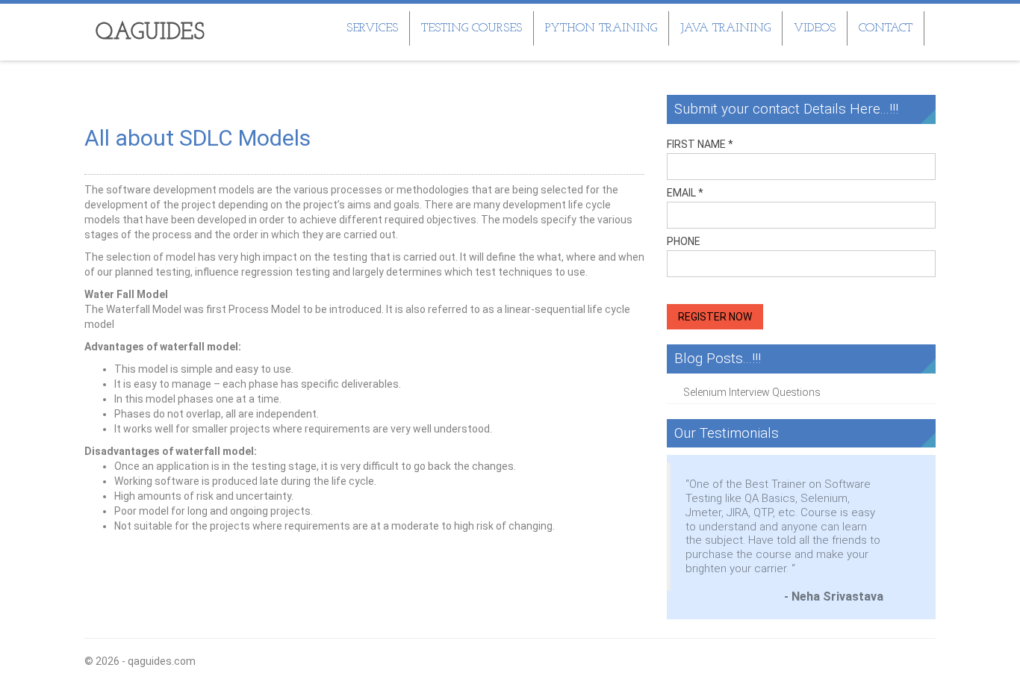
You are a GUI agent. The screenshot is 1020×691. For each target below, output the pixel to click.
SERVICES (372, 28)
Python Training (601, 28)
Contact (885, 28)
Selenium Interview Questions (752, 392)
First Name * (700, 143)
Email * (685, 192)
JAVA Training (725, 28)
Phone (683, 241)
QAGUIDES (150, 33)
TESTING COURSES (471, 28)
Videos (815, 28)
